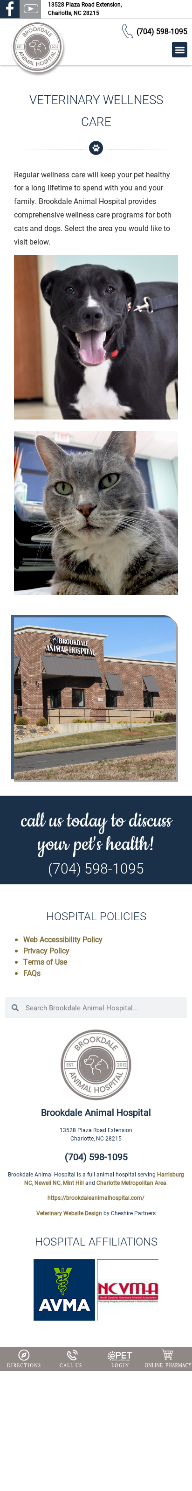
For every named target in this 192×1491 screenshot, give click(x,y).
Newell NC (47, 1182)
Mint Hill (73, 1182)
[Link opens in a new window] (120, 1360)
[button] (179, 49)
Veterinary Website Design (69, 1213)
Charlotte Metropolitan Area (131, 1182)
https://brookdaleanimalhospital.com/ (96, 1197)
